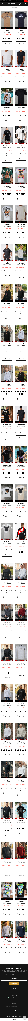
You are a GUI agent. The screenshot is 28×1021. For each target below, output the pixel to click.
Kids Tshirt (21, 263)
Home (12, 7)
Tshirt (7, 30)
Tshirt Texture (21, 224)
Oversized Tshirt (21, 107)
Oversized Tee (7, 146)
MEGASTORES (11, 4)
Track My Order (14, 983)
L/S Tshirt (7, 582)
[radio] (3, 38)
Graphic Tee (7, 107)
